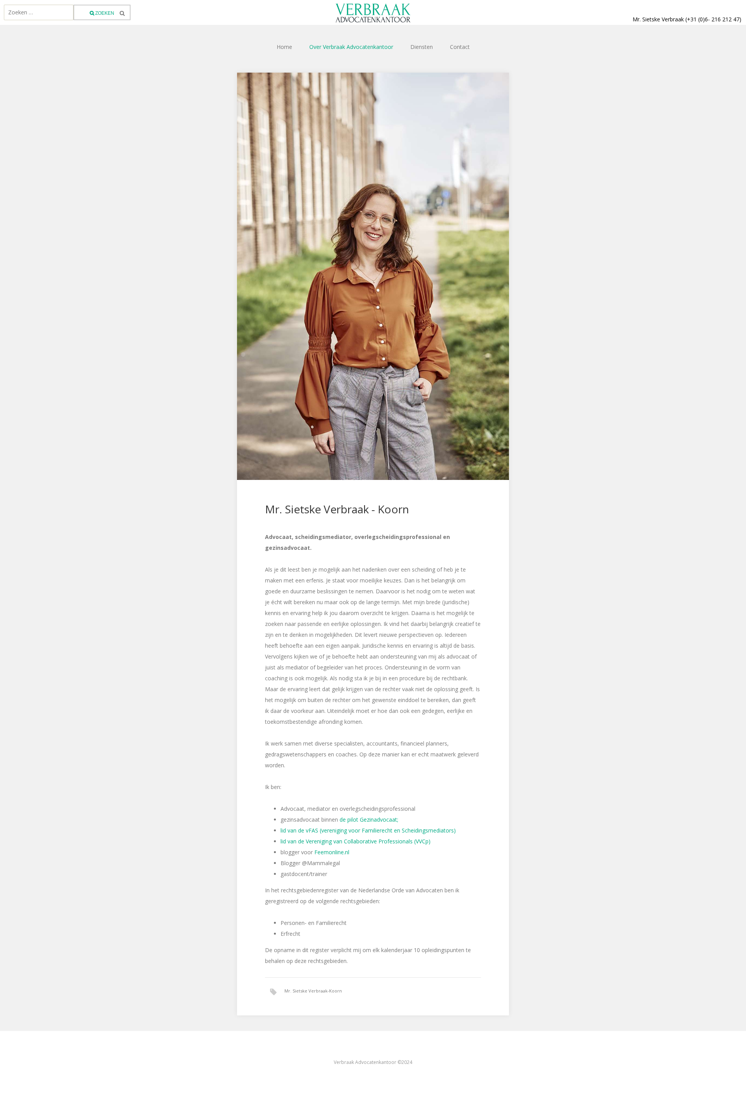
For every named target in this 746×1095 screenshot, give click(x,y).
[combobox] (38, 12)
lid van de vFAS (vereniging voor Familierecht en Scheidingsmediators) (368, 830)
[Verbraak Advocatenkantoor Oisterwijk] (373, 12)
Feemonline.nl (331, 852)
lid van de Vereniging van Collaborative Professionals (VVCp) (356, 841)
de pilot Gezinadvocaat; (369, 819)
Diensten (421, 46)
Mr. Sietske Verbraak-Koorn (313, 991)
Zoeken (104, 13)
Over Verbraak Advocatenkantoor (351, 46)
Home (284, 46)
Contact (460, 46)
